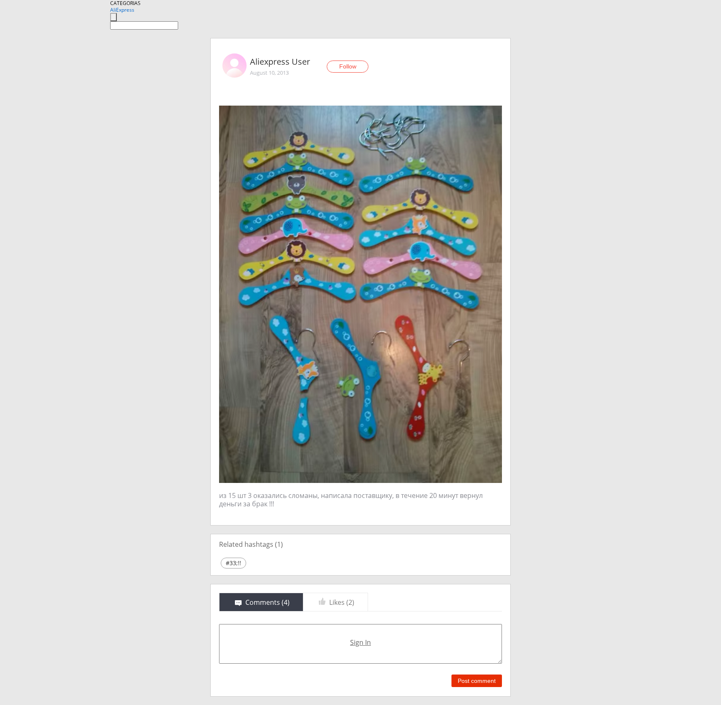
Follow (347, 66)
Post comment (477, 680)
